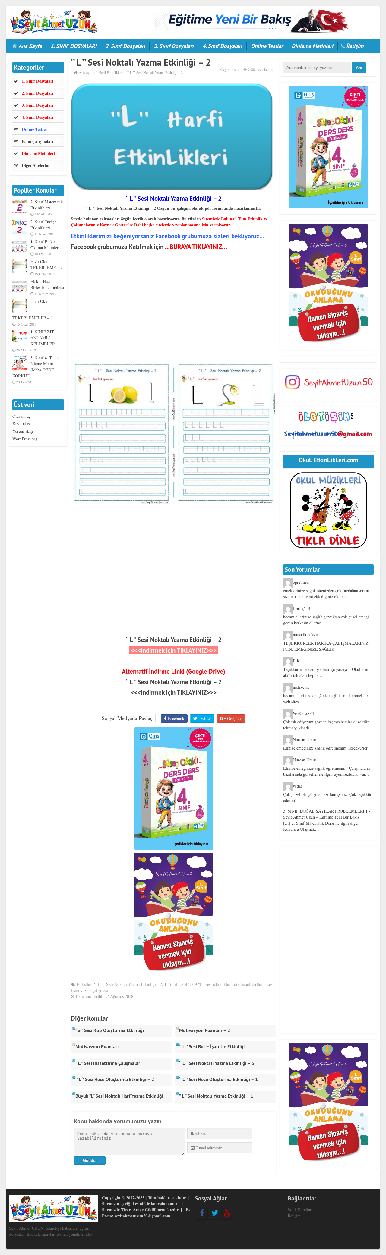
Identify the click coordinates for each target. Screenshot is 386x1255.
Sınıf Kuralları (300, 1210)
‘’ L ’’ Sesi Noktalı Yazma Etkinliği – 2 (174, 640)
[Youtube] (227, 1213)
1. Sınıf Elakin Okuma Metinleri (45, 244)
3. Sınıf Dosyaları (174, 45)
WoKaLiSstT (304, 713)
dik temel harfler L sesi (254, 984)
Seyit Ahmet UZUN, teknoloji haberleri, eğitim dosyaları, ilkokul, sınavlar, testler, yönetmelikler (50, 1231)
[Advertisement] (173, 308)
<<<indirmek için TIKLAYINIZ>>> (174, 692)
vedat (297, 786)
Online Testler (267, 45)
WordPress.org (24, 439)
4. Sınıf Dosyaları (222, 45)
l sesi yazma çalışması (89, 990)
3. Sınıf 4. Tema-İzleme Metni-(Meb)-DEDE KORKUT (36, 367)
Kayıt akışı (21, 423)
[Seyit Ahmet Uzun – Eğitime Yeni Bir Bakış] (53, 21)
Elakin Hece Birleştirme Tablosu (47, 284)
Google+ (234, 718)
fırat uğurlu (302, 608)
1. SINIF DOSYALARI (73, 45)
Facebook (176, 718)
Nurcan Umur (304, 739)
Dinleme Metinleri (312, 45)
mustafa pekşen (306, 634)
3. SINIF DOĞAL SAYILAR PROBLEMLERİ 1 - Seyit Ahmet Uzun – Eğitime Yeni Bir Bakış (326, 814)
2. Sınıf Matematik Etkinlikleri (46, 205)
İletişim (354, 45)
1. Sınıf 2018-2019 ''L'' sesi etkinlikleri (198, 984)
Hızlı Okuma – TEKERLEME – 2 (46, 264)
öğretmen (301, 582)
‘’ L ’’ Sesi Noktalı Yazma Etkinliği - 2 (128, 984)
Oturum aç (21, 416)
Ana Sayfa (30, 45)
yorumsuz (232, 69)
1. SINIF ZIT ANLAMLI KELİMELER (42, 338)
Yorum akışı (22, 431)
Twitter (205, 718)
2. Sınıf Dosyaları (125, 45)
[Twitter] (214, 1213)
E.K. (297, 661)
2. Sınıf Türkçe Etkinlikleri (43, 225)
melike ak (301, 687)
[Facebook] (201, 1213)
